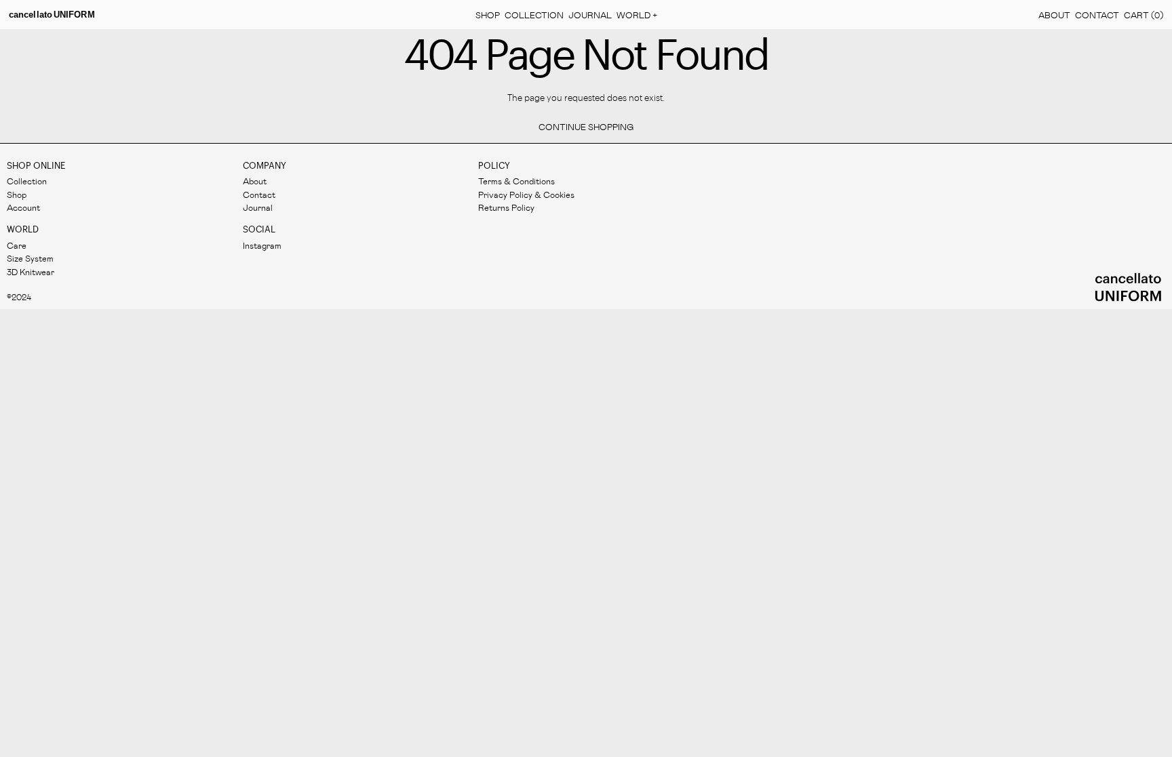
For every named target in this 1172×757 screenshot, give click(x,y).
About (1054, 14)
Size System (30, 258)
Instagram (262, 245)
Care (16, 245)
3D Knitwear (30, 271)
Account (23, 207)
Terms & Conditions (516, 180)
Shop (487, 14)
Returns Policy (506, 207)
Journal (590, 14)
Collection (534, 14)
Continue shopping (586, 126)
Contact (1097, 14)
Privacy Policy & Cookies (526, 194)
